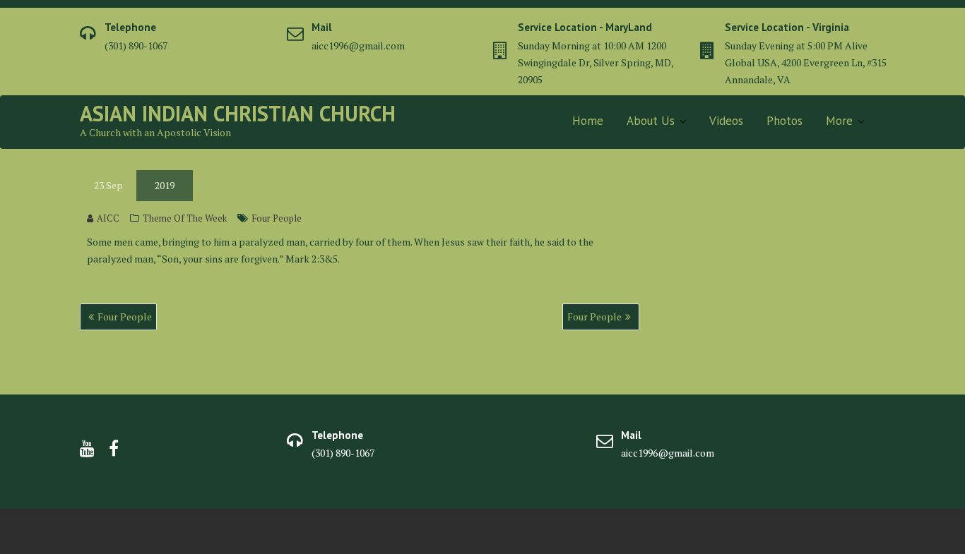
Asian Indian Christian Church (238, 113)
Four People (276, 218)
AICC (108, 218)
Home (587, 120)
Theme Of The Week (185, 218)
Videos (726, 120)
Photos (784, 120)
